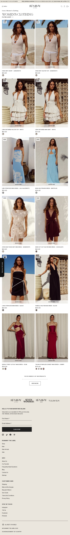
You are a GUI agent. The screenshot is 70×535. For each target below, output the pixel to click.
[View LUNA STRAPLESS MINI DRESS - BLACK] (3, 310)
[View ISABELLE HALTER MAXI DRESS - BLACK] (36, 310)
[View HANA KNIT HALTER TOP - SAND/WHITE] (36, 75)
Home (4, 10)
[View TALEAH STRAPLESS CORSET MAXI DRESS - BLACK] (41, 369)
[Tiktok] (7, 435)
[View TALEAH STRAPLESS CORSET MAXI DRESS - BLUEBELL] (39, 369)
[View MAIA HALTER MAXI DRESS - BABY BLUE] (36, 193)
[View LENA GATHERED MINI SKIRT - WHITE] (36, 134)
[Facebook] (10, 435)
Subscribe (16, 429)
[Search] (62, 6)
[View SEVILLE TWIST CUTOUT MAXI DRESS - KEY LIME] (3, 369)
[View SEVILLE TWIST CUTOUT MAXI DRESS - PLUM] (5, 369)
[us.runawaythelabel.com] (35, 6)
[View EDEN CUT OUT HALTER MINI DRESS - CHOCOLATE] (36, 251)
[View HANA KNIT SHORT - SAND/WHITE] (3, 75)
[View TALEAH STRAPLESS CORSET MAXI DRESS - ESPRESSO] (36, 369)
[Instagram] (3, 435)
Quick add (18, 67)
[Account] (64, 6)
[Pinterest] (14, 435)
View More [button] (35, 383)
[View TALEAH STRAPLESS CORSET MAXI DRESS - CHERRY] (44, 369)
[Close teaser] (5, 257)
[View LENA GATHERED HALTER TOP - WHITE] (3, 134)
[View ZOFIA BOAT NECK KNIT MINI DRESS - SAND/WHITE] (3, 251)
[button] (2, 267)
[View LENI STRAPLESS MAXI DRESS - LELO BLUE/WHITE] (3, 193)
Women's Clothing (12, 10)
